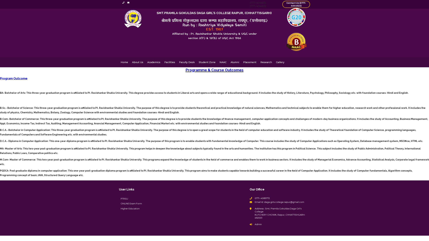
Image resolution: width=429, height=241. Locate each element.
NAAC (223, 62)
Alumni (235, 62)
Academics (153, 62)
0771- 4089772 (262, 198)
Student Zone (207, 62)
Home (124, 62)
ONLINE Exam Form (131, 203)
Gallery (280, 62)
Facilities (169, 62)
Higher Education (130, 208)
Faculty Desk (187, 62)
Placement (249, 62)
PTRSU (124, 198)
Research (266, 62)
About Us (137, 62)
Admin (258, 224)
